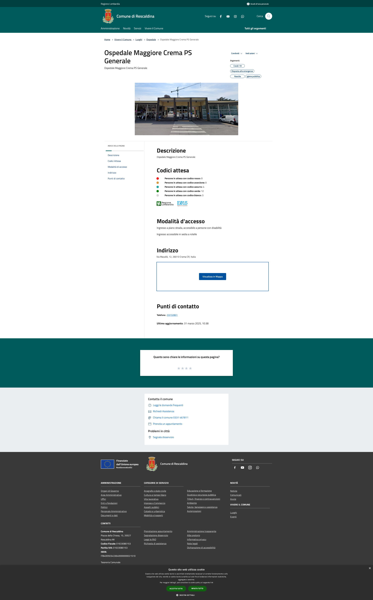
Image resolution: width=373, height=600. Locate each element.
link (211, 582)
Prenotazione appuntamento (158, 531)
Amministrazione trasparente (201, 531)
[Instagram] (234, 16)
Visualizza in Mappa (213, 276)
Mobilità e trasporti (153, 515)
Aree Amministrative (111, 495)
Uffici (103, 499)
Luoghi (139, 39)
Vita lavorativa (151, 499)
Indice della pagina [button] (116, 145)
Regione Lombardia (110, 4)
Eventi (233, 516)
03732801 (172, 315)
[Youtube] (227, 16)
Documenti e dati (109, 515)
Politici (104, 507)
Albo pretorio (193, 535)
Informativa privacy (196, 539)
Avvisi (233, 499)
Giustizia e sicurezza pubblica (201, 495)
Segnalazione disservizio (156, 535)
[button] (186, 595)
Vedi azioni (250, 53)
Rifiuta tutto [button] (197, 588)
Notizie (233, 491)
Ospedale (151, 39)
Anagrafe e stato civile (155, 491)
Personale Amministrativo (114, 511)
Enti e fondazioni (109, 503)
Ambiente (192, 503)
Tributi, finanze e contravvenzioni (203, 499)
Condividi (235, 53)
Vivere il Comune (123, 39)
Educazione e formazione (199, 490)
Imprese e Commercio (154, 503)
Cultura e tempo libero (155, 495)
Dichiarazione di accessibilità (201, 547)
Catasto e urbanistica (154, 511)
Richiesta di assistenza (155, 543)
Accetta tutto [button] (176, 588)
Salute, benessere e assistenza (202, 507)
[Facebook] (219, 16)
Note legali (192, 543)
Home (107, 39)
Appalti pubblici (151, 507)
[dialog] (186, 582)
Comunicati (235, 495)
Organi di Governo (110, 491)
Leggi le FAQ (150, 539)
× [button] (370, 568)
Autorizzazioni (194, 511)
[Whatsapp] (241, 16)
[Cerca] (268, 16)
